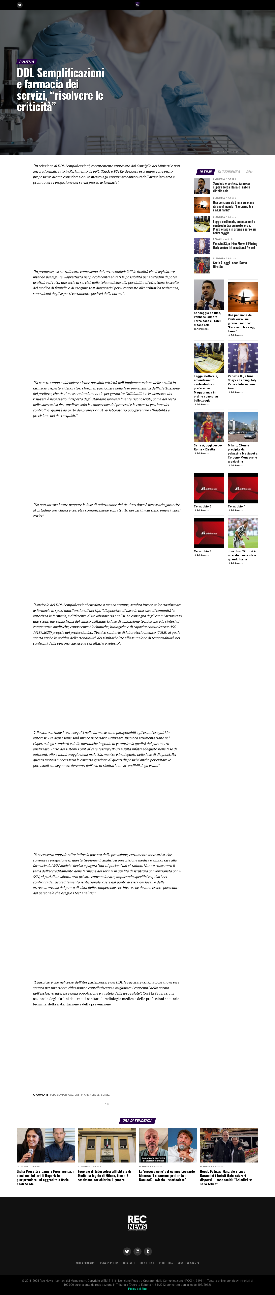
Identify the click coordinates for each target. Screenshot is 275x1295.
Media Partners (85, 1263)
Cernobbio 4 (236, 506)
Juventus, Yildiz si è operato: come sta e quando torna (242, 555)
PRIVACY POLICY (109, 1263)
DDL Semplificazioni (65, 1095)
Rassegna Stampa (188, 1263)
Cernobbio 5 (202, 506)
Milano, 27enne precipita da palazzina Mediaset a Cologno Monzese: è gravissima (242, 454)
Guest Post (147, 1263)
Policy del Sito (137, 1289)
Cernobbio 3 (202, 551)
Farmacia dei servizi (97, 1095)
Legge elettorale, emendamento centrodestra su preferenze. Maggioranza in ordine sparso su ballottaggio (206, 388)
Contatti (129, 1263)
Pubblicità (166, 1263)
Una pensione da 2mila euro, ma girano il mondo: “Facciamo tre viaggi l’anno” (242, 323)
